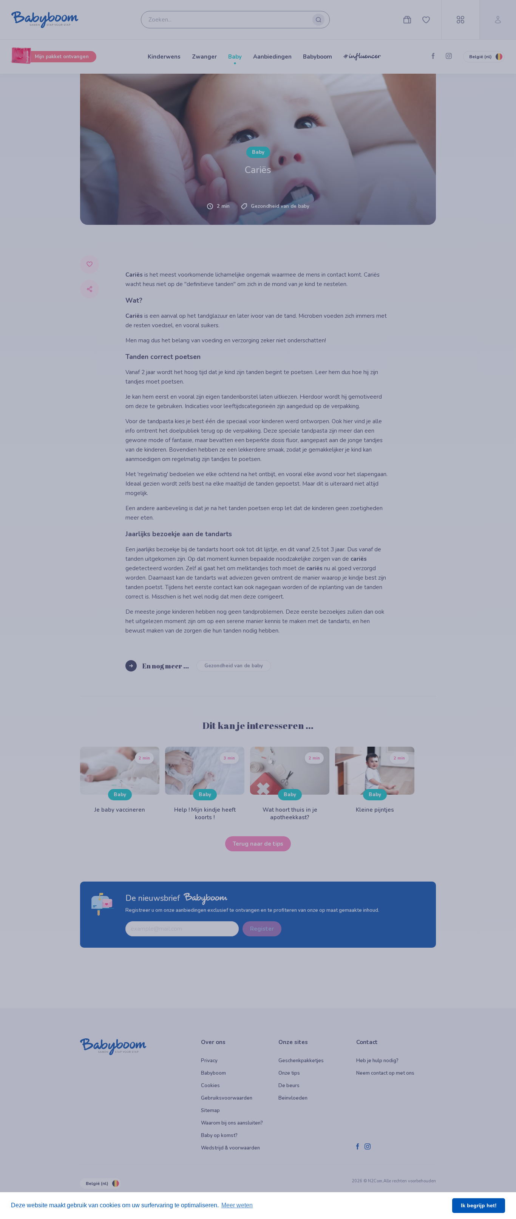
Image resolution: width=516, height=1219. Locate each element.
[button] (164, 442)
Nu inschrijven (258, 503)
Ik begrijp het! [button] (479, 1205)
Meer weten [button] (237, 1205)
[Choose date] (240, 388)
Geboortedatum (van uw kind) (116, 377)
